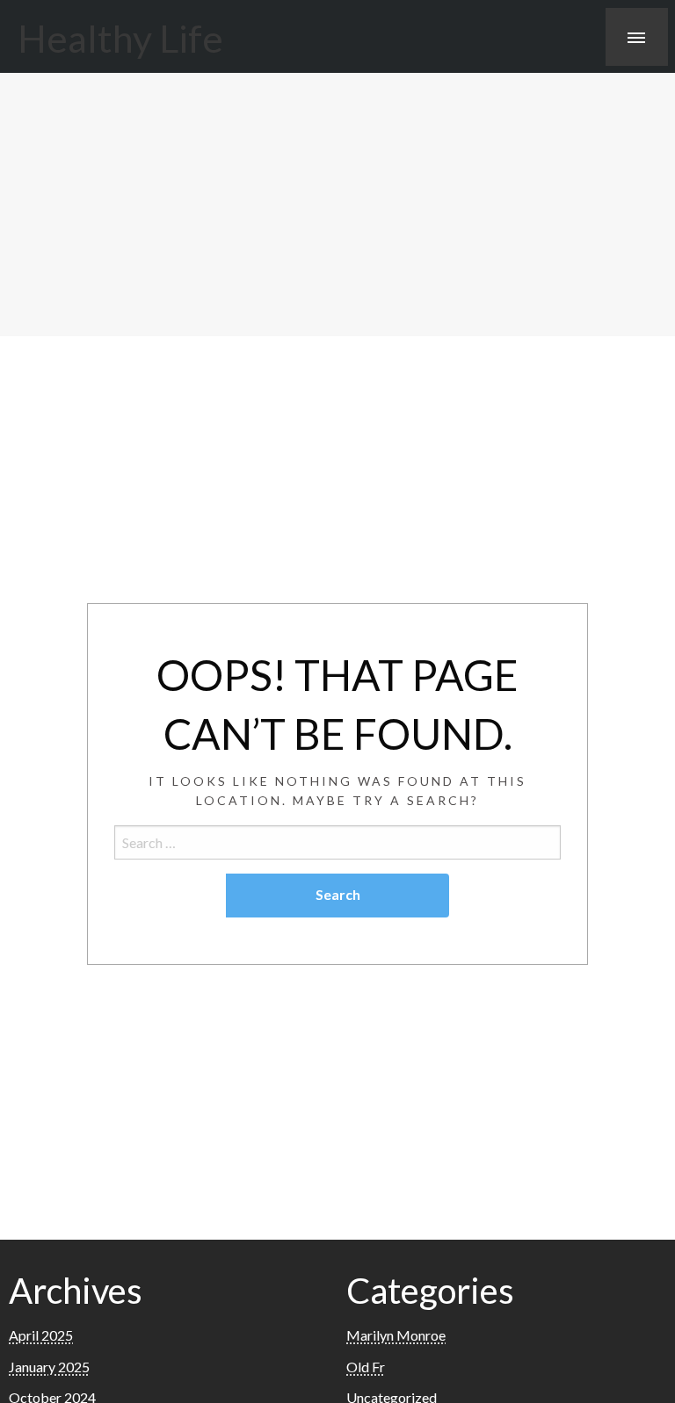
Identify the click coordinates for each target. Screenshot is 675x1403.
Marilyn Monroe (396, 1335)
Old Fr (365, 1366)
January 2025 (49, 1366)
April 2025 (41, 1335)
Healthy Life (120, 38)
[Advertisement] (337, 204)
